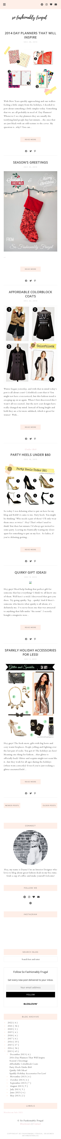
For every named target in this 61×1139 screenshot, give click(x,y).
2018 (10, 1035)
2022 (10, 1022)
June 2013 (15, 1092)
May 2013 (15, 1095)
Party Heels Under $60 (30, 455)
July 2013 (15, 1089)
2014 (10, 1048)
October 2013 (17, 1079)
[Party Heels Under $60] (30, 505)
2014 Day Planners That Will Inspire (30, 35)
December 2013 (18, 1054)
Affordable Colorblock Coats (30, 294)
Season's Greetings (30, 162)
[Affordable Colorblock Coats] (30, 382)
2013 (10, 1051)
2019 (10, 1032)
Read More (30, 140)
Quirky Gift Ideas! (30, 572)
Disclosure (25, 1123)
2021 (10, 1025)
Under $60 (30, 449)
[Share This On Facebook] (26, 151)
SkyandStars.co (30, 1136)
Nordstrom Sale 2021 (13, 1112)
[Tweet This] (31, 151)
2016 (10, 1041)
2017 (10, 1038)
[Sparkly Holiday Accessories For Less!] (30, 737)
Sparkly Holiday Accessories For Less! (30, 652)
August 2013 (16, 1086)
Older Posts (49, 805)
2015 (10, 1044)
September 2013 (18, 1082)
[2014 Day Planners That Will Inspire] (30, 95)
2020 (10, 1029)
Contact (37, 1123)
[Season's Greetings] (30, 250)
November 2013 (18, 1076)
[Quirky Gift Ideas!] (30, 583)
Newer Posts (12, 805)
